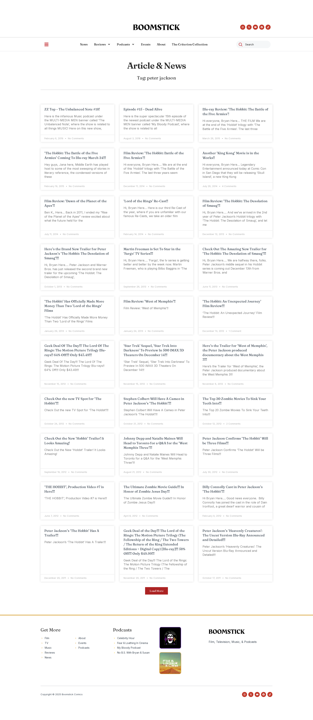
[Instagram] (242, 27)
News (84, 44)
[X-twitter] (249, 27)
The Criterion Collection (190, 44)
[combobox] (253, 44)
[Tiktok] (268, 27)
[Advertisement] (156, 8)
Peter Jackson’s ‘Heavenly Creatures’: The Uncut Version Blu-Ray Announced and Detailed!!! (234, 535)
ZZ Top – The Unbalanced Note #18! (72, 109)
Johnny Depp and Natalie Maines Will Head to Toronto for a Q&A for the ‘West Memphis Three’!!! (155, 443)
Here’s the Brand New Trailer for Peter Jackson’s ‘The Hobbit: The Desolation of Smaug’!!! (76, 253)
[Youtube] (255, 27)
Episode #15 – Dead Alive (143, 109)
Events (146, 44)
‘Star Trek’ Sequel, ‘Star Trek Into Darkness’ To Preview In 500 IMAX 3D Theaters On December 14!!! (154, 350)
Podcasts (123, 44)
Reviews (100, 44)
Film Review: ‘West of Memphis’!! (150, 301)
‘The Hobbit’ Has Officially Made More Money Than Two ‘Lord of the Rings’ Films (74, 305)
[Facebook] (261, 27)
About (161, 44)
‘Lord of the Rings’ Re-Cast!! (146, 201)
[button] (156, 591)
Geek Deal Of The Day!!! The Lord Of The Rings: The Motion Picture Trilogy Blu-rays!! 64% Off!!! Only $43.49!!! (76, 350)
